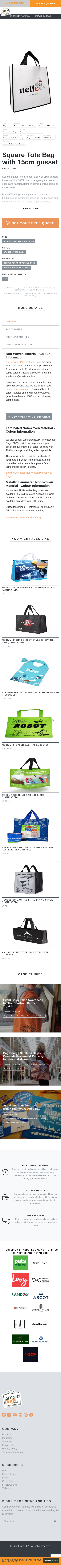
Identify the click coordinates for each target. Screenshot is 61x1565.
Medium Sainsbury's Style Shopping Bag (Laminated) (29, 588)
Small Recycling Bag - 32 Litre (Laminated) (23, 796)
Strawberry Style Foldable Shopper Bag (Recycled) (30, 693)
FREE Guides (9, 1484)
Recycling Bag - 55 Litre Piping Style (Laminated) (27, 901)
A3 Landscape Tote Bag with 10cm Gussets (25, 953)
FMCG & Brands (49, 137)
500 (5, 279)
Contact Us (8, 1445)
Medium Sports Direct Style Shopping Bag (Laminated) (28, 641)
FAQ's (5, 1477)
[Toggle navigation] (55, 10)
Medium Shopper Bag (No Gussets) (25, 745)
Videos (6, 1488)
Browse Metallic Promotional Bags (24, 517)
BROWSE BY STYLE (42, 16)
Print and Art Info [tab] (17, 337)
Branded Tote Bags (9, 131)
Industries (7, 1438)
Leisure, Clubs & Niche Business (14, 143)
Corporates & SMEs (33, 137)
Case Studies (9, 1474)
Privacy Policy (9, 1448)
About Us (7, 1441)
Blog (4, 1470)
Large (22, 137)
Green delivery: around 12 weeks (31, 131)
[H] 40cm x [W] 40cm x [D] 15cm (19, 241)
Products (7, 1434)
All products (7, 125)
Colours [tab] (11, 322)
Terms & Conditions (12, 1452)
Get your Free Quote (33, 223)
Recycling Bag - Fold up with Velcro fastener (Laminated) (27, 848)
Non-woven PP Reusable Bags (24, 125)
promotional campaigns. (19, 389)
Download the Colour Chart (31, 416)
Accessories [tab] (14, 329)
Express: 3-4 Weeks (10, 137)
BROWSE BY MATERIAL (20, 16)
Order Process (9, 1481)
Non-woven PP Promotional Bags (23, 362)
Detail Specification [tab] (19, 345)
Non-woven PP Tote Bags (47, 125)
